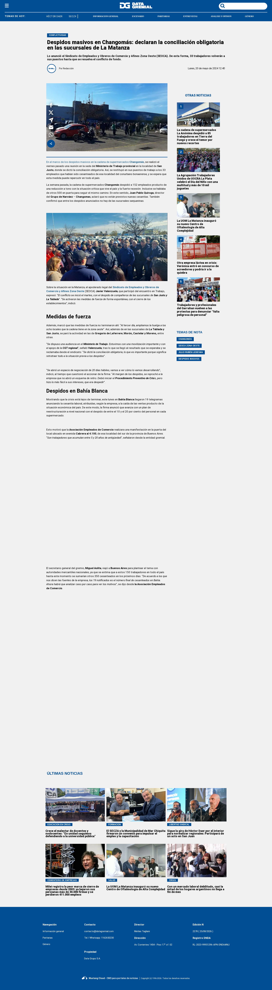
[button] (51, 106)
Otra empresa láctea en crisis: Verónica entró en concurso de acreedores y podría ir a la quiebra (198, 267)
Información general (53, 931)
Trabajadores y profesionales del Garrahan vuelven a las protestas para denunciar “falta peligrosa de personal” (198, 309)
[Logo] (136, 7)
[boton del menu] (7, 6)
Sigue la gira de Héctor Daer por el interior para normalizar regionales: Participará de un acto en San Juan (195, 833)
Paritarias (48, 937)
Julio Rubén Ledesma (190, 352)
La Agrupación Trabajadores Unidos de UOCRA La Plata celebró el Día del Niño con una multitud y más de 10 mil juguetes (197, 182)
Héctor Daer (47, 16)
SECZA (65, 16)
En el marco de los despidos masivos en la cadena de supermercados (95, 162)
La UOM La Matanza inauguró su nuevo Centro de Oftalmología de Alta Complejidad (196, 225)
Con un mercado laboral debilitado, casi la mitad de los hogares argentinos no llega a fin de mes (195, 889)
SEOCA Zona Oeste (189, 345)
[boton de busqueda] (222, 6)
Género (46, 944)
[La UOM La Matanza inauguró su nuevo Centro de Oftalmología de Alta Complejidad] (198, 205)
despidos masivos (188, 359)
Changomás (185, 339)
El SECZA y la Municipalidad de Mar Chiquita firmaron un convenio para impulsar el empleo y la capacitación (135, 833)
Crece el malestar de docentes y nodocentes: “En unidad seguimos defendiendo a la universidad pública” (70, 833)
